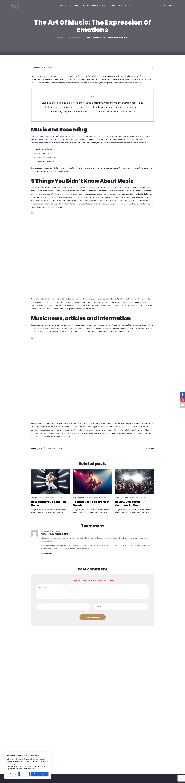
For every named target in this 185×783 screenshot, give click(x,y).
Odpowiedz (47, 553)
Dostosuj (13, 774)
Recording (49, 67)
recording (60, 448)
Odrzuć (24, 774)
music (49, 448)
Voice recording (92, 498)
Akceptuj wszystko (39, 774)
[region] (27, 765)
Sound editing (49, 498)
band (41, 448)
